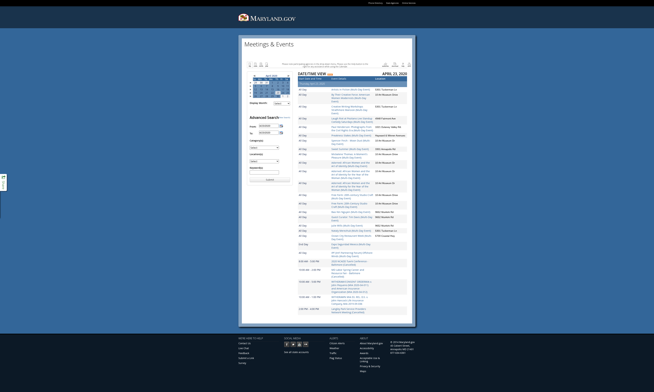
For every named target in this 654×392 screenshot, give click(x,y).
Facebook (287, 344)
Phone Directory (375, 3)
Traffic (333, 353)
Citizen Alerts (337, 343)
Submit (270, 179)
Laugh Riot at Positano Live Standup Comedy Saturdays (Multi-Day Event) (352, 120)
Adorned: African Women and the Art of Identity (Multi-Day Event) (350, 164)
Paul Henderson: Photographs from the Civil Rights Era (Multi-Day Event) (352, 128)
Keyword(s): (256, 167)
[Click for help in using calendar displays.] (403, 64)
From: (253, 126)
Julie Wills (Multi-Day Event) (347, 225)
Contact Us (244, 343)
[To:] (281, 132)
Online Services (409, 3)
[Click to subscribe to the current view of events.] (385, 64)
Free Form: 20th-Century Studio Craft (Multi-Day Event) (349, 205)
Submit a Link (246, 358)
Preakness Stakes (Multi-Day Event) (351, 135)
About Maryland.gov (371, 343)
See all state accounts (296, 352)
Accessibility (367, 348)
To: (251, 133)
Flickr (305, 344)
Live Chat (243, 348)
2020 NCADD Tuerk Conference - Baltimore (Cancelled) (349, 263)
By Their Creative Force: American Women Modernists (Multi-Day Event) (350, 98)
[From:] (281, 125)
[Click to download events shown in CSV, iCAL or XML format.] (395, 64)
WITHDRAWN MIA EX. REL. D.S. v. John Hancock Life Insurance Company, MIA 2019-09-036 (349, 300)
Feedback (243, 353)
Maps (363, 371)
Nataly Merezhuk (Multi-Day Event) (351, 230)
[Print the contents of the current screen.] (409, 64)
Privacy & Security (370, 366)
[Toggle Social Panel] (3, 182)
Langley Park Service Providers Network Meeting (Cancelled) (348, 310)
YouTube (299, 344)
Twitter (293, 344)
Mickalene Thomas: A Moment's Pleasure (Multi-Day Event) (349, 156)
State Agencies (392, 3)
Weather (334, 348)
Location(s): (256, 154)
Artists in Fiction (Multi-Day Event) (350, 89)
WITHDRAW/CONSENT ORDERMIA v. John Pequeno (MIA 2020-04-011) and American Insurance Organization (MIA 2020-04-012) (351, 287)
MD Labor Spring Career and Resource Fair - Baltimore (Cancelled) (347, 273)
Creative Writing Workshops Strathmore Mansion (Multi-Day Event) (349, 110)
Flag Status (336, 358)
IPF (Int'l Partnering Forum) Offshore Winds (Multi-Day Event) (351, 254)
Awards (364, 353)
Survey (242, 363)
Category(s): (256, 140)
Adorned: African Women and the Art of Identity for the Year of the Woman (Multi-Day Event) (350, 175)
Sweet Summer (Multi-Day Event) (350, 149)
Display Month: (258, 103)
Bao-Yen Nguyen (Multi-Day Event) (350, 212)
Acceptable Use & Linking (370, 359)
